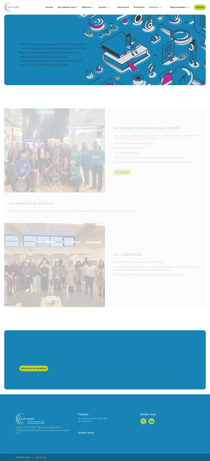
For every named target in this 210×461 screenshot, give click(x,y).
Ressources (123, 7)
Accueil (49, 7)
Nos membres (122, 172)
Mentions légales (23, 457)
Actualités (139, 7)
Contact (200, 7)
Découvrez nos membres (33, 368)
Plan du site (41, 457)
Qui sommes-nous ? (67, 7)
